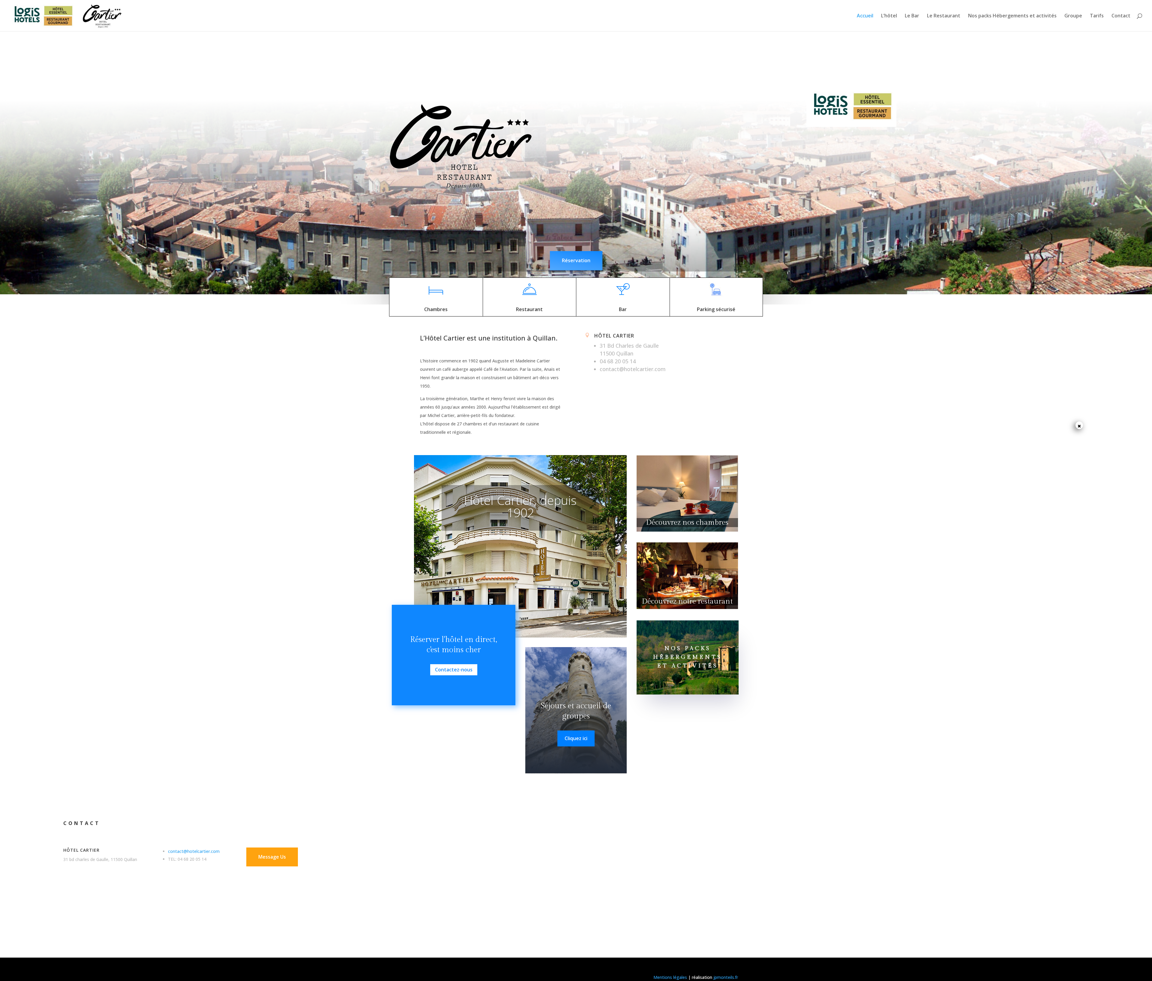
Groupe (1073, 16)
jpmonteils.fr (725, 977)
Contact (1121, 16)
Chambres (436, 309)
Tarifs (1097, 16)
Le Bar (912, 16)
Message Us (272, 857)
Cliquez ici (576, 738)
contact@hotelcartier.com (194, 851)
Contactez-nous (453, 669)
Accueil (865, 16)
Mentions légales (670, 977)
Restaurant (529, 309)
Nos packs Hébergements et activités (1012, 16)
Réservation (576, 260)
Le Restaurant (943, 16)
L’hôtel (889, 16)
